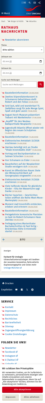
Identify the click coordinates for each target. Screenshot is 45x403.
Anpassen (11, 397)
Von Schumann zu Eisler (22, 160)
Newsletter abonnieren (17, 39)
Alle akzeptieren (22, 389)
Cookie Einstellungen (16, 334)
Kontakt (9, 307)
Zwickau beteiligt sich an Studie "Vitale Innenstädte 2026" (23, 148)
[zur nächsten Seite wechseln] (41, 239)
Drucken (9, 283)
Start (3, 21)
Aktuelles (32, 21)
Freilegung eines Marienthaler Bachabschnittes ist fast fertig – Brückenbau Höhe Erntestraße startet (21, 227)
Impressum (10, 311)
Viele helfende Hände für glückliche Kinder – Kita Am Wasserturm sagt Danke (23, 189)
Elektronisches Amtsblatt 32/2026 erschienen (22, 142)
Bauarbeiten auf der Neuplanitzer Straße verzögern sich (22, 165)
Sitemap (9, 326)
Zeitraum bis (6, 68)
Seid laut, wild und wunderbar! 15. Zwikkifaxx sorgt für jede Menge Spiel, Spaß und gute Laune (24, 108)
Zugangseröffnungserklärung (19, 330)
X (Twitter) (10, 360)
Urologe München (12, 268)
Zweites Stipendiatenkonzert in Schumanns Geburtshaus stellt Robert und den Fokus (21, 99)
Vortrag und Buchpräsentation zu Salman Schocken (22, 155)
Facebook (10, 351)
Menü (5, 13)
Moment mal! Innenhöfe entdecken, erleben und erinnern (23, 205)
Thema (4, 45)
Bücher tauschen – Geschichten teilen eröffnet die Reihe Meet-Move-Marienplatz (24, 198)
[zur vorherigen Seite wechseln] (3, 239)
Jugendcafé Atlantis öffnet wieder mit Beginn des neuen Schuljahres (24, 130)
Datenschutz (11, 314)
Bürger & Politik (17, 21)
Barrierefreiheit (13, 322)
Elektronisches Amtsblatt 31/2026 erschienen (22, 180)
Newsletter (10, 348)
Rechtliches (11, 318)
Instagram (10, 356)
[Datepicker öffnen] (41, 61)
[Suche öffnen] (30, 3)
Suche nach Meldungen (10, 80)
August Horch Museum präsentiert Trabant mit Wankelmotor (23, 116)
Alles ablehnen (31, 397)
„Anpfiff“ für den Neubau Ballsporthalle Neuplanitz (23, 122)
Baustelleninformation (21, 93)
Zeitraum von (6, 57)
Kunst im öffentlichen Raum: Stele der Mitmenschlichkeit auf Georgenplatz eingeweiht (23, 173)
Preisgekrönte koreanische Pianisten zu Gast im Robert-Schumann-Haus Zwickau (23, 217)
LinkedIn (9, 363)
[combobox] (19, 84)
